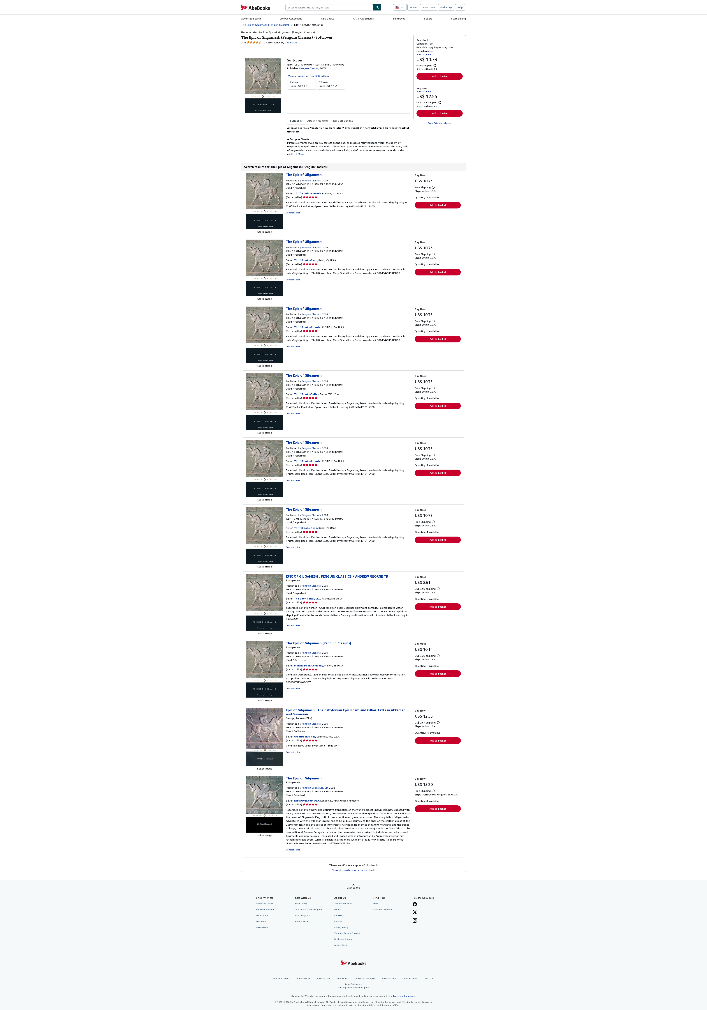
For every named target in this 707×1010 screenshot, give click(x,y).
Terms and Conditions (404, 996)
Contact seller (293, 212)
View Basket (262, 927)
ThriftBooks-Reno (305, 260)
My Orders (261, 921)
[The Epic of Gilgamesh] (264, 228)
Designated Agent (343, 939)
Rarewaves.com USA (306, 800)
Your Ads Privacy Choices (347, 933)
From (299, 84)
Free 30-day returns (439, 123)
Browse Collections (291, 18)
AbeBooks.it (343, 978)
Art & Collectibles (363, 18)
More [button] (301, 153)
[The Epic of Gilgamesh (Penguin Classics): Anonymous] (264, 696)
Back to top (353, 887)
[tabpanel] (348, 141)
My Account (429, 7)
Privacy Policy (341, 927)
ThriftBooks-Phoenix (307, 193)
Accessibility (340, 945)
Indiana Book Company (308, 665)
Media (337, 909)
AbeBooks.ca (389, 978)
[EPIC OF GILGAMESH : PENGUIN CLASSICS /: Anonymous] (264, 629)
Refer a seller (302, 921)
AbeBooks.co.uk (281, 978)
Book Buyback (302, 915)
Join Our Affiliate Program (308, 909)
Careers (338, 915)
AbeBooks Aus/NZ (365, 978)
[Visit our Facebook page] (415, 904)
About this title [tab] (317, 120)
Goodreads (291, 42)
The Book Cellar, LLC (307, 598)
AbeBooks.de (303, 978)
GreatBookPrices (304, 736)
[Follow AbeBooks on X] (415, 912)
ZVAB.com (428, 978)
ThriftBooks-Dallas (306, 394)
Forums (338, 921)
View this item (423, 54)
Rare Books (327, 18)
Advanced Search (251, 18)
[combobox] (329, 7)
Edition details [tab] (343, 120)
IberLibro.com (409, 978)
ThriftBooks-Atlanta (307, 327)
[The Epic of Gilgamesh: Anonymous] (264, 831)
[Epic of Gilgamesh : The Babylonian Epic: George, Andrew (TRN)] (264, 764)
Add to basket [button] (439, 76)
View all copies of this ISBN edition (308, 75)
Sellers (428, 18)
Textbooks (399, 18)
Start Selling (458, 18)
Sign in (413, 7)
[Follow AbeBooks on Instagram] (415, 921)
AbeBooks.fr (323, 978)
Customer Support (382, 909)
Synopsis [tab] (296, 120)
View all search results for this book (353, 869)
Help (460, 7)
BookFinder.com (353, 986)
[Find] (377, 7)
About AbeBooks (343, 903)
